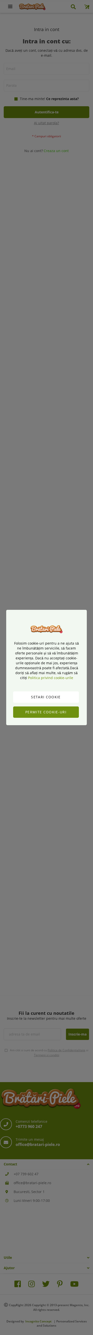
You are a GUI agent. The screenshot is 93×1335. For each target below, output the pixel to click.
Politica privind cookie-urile (50, 677)
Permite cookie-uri (45, 712)
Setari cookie (46, 697)
